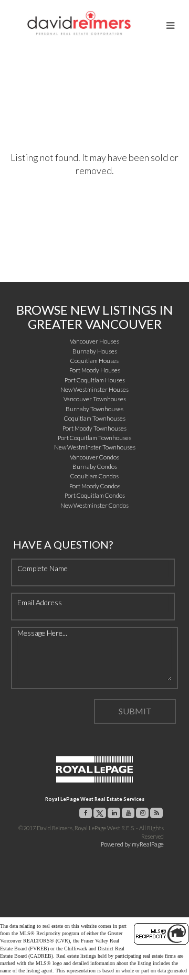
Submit (135, 711)
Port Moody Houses (94, 370)
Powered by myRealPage (132, 844)
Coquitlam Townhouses (94, 418)
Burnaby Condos (94, 466)
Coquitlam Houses (94, 360)
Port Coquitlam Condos (95, 495)
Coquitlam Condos (94, 476)
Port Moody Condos (94, 486)
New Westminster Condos (94, 505)
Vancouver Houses (94, 341)
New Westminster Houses (94, 389)
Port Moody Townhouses (94, 428)
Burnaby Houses (94, 351)
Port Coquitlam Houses (95, 380)
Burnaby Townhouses (94, 408)
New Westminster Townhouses (94, 447)
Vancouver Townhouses (95, 398)
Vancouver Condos (94, 457)
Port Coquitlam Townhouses (94, 437)
